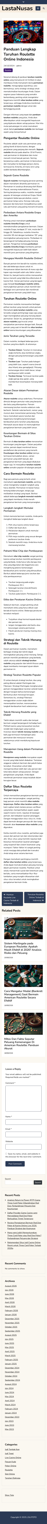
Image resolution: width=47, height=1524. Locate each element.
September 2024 (12, 1380)
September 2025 (12, 1331)
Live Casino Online (13, 1457)
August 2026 (11, 1286)
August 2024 (11, 1384)
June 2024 (9, 1392)
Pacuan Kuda (10, 1461)
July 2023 (9, 1421)
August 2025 (11, 1335)
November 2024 (12, 1372)
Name (8, 1116)
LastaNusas (17, 8)
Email (8, 1129)
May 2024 (9, 1396)
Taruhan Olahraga (12, 1478)
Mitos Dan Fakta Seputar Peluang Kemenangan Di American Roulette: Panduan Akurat (21, 1043)
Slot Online (10, 1474)
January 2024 (11, 1413)
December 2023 (12, 1417)
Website (9, 1141)
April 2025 (10, 1351)
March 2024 (10, 1404)
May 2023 (9, 1429)
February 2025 (11, 1359)
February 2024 (11, 1409)
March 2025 (10, 1355)
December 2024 (12, 1368)
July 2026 (9, 1290)
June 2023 (9, 1425)
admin (19, 65)
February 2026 (11, 1310)
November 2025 (12, 1323)
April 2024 (10, 1400)
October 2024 (11, 1376)
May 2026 (9, 1298)
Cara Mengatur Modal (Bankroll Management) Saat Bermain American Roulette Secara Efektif (23, 995)
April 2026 (10, 1302)
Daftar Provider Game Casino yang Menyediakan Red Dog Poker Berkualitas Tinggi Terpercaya (22, 1216)
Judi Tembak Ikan (12, 1449)
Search (8, 1179)
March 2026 (10, 1306)
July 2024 (9, 1388)
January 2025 (11, 1363)
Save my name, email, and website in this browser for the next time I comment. (23, 1155)
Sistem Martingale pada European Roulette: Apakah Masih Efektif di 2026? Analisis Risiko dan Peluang (22, 948)
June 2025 (9, 1343)
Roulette (8, 70)
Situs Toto (9, 1495)
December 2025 (12, 1318)
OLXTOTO (32, 1517)
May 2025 (9, 1347)
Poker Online (10, 1465)
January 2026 (11, 1314)
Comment (10, 1083)
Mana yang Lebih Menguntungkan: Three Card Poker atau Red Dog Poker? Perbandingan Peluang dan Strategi (24, 1235)
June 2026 (9, 1294)
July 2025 (9, 1339)
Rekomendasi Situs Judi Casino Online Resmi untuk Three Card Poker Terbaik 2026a (24, 1245)
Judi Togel (9, 1453)
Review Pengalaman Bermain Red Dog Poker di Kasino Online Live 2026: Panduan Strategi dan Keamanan (24, 1225)
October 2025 (11, 1327)
